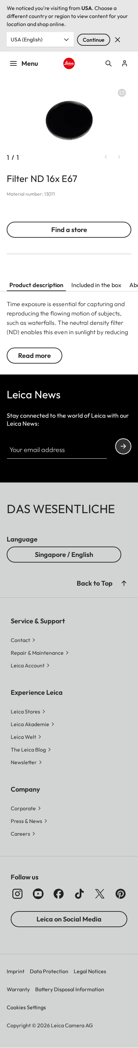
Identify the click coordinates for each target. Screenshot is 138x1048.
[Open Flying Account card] (124, 63)
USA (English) (27, 39)
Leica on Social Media (69, 919)
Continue (94, 39)
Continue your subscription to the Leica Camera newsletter (123, 446)
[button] (124, 583)
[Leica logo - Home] (69, 63)
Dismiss (118, 40)
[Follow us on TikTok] (79, 893)
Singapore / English (64, 554)
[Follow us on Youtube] (38, 893)
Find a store (69, 229)
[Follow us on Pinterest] (120, 893)
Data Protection (49, 971)
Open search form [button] (108, 63)
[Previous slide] (106, 157)
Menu (29, 63)
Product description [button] (36, 285)
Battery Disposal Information (69, 989)
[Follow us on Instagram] (17, 893)
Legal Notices (90, 971)
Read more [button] (34, 355)
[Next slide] (119, 157)
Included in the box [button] (96, 285)
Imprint (15, 971)
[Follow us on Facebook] (58, 893)
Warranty (18, 989)
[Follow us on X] (100, 893)
